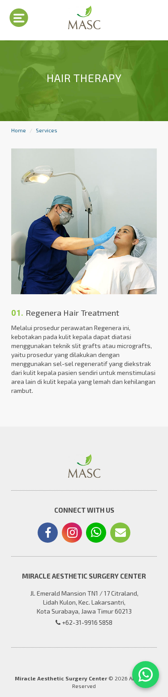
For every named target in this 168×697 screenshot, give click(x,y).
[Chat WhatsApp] (145, 674)
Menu (18, 17)
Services (46, 130)
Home (18, 130)
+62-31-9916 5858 (86, 622)
